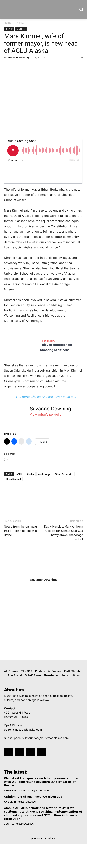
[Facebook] (8, 67)
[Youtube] (41, 752)
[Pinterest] (27, 67)
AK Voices (10, 801)
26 (82, 57)
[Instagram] (19, 752)
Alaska (30, 474)
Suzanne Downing (18, 57)
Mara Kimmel (13, 478)
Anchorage (44, 474)
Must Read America (16, 790)
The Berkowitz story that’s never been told (46, 397)
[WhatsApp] (36, 67)
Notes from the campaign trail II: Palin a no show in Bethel (21, 531)
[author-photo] (43, 573)
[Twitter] (17, 67)
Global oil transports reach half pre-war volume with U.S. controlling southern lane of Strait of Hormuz (41, 781)
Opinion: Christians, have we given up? (33, 796)
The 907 (20, 22)
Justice (9, 823)
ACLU (19, 474)
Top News (20, 29)
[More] (45, 67)
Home (7, 22)
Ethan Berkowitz (64, 474)
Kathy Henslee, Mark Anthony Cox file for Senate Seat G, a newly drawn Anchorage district (63, 533)
